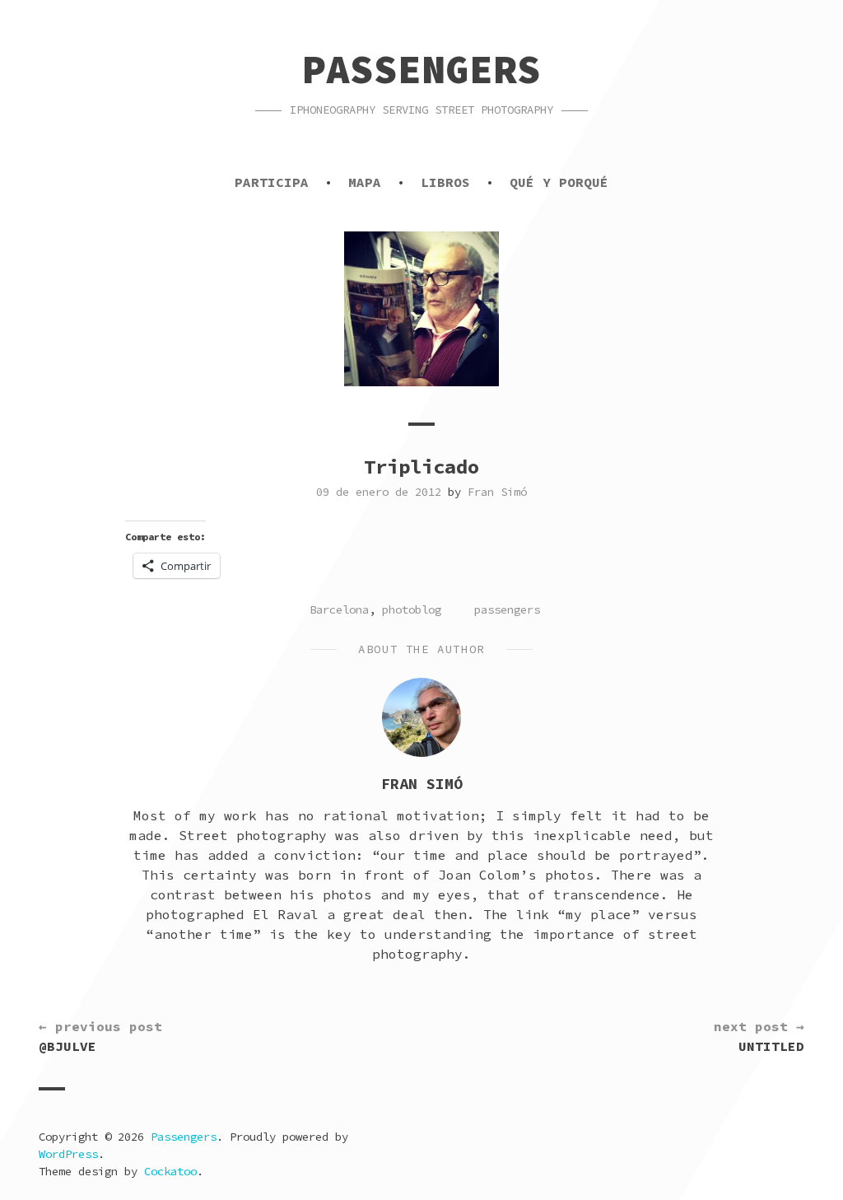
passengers (507, 609)
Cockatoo (170, 1171)
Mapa (364, 182)
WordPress (68, 1153)
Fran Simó (497, 491)
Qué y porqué (559, 182)
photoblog (411, 609)
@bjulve (100, 1036)
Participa (272, 182)
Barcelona (339, 609)
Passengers (421, 69)
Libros (445, 182)
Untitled (759, 1036)
